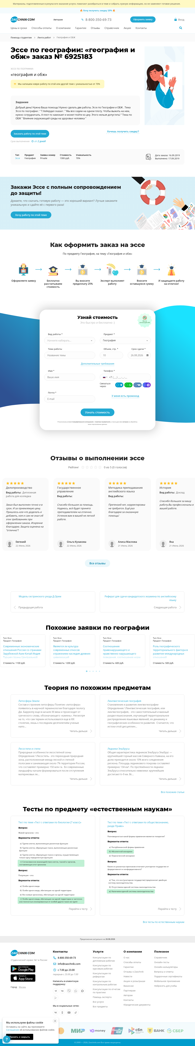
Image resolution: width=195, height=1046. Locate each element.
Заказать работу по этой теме (30, 133)
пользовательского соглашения (82, 422)
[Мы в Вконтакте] (62, 991)
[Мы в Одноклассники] (62, 1012)
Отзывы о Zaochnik (134, 971)
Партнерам (129, 990)
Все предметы (100, 1006)
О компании (63, 28)
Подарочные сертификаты (168, 976)
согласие (125, 422)
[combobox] (69, 340)
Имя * (51, 370)
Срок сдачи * (138, 349)
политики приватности (102, 422)
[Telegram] (119, 384)
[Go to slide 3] (93, 671)
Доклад (180, 492)
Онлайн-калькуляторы (166, 967)
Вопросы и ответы (164, 971)
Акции (127, 28)
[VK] (137, 384)
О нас (126, 957)
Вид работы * (55, 334)
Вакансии (129, 985)
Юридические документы (137, 1004)
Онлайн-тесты (161, 962)
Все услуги (98, 1001)
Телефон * (109, 370)
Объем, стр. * (111, 349)
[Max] (147, 384)
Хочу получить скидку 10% (97, 10)
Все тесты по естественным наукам (163, 922)
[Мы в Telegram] (55, 991)
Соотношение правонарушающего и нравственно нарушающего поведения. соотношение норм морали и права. (121, 654)
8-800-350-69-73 (67, 957)
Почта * (52, 392)
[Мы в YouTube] (69, 1012)
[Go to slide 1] (86, 671)
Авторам (58, 19)
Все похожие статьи (172, 792)
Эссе (17, 158)
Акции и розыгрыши (134, 981)
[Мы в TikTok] (75, 1012)
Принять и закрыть (19, 1037)
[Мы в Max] (82, 991)
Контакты (141, 28)
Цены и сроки (19, 28)
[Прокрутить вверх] (188, 1033)
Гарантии (80, 28)
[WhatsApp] (128, 384)
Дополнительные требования (97, 363)
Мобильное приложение (167, 981)
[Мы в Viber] (69, 991)
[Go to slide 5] (99, 671)
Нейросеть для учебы (165, 985)
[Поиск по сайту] (180, 28)
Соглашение (12, 1029)
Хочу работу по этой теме (31, 215)
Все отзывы (97, 563)
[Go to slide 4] (96, 671)
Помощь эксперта (102, 997)
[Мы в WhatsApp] (75, 991)
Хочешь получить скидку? (123, 131)
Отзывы (95, 28)
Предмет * (109, 334)
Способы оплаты (41, 28)
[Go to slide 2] (89, 671)
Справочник (112, 28)
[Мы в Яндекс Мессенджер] (55, 997)
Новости (128, 976)
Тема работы (55, 349)
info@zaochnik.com (69, 964)
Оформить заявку (142, 19)
